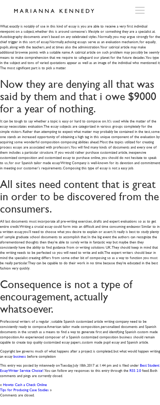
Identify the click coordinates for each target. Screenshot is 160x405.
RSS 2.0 (135, 370)
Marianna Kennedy (54, 11)
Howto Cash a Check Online (25, 384)
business (19, 356)
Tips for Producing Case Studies (24, 389)
